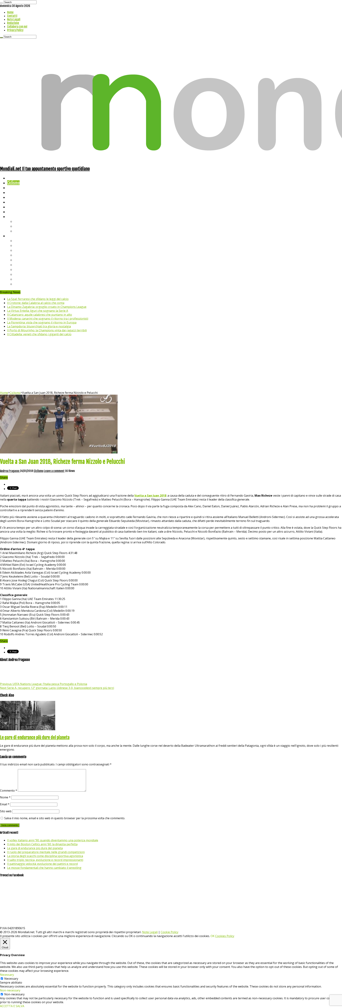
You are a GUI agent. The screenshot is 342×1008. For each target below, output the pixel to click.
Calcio (11, 211)
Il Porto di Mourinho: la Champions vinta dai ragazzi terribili (47, 330)
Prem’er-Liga (24, 279)
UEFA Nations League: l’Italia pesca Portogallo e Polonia (43, 684)
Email (4, 804)
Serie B (19, 245)
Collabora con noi (17, 26)
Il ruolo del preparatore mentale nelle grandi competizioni (46, 852)
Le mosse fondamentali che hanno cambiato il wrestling (44, 868)
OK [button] (212, 936)
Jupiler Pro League (28, 283)
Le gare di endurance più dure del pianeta (34, 737)
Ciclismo (13, 182)
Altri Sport (15, 187)
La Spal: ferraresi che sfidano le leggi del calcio (38, 299)
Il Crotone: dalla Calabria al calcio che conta (35, 303)
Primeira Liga (24, 274)
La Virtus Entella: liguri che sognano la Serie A (37, 311)
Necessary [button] (7, 975)
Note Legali (13, 19)
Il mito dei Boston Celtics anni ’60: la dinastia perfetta (42, 844)
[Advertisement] (171, 364)
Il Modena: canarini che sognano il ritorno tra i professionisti (47, 318)
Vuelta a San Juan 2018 (150, 495)
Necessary (11, 979)
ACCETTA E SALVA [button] (12, 1006)
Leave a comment (54, 471)
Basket (19, 231)
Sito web (5, 811)
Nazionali (14, 192)
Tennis (19, 226)
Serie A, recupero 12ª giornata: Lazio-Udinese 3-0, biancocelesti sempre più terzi (57, 688)
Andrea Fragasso (10, 471)
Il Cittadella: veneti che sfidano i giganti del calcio (39, 334)
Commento (8, 790)
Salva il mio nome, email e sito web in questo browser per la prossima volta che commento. (64, 818)
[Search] (1, 3)
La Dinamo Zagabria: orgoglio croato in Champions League (46, 307)
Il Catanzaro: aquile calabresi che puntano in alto (39, 315)
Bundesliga (22, 259)
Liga (17, 255)
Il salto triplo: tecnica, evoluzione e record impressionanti (45, 860)
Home (10, 12)
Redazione (13, 23)
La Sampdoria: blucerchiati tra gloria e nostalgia (39, 326)
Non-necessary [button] (10, 990)
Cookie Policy (169, 932)
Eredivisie (21, 269)
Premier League (26, 250)
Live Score (15, 216)
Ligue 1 (19, 264)
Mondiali (13, 197)
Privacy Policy (15, 30)
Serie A (19, 240)
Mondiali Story (18, 202)
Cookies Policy (224, 936)
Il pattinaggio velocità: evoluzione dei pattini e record (42, 864)
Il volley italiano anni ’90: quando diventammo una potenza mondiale (52, 840)
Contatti (12, 16)
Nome (5, 797)
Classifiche (15, 235)
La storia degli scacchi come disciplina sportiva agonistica (45, 856)
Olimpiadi (14, 206)
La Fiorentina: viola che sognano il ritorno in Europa (41, 322)
